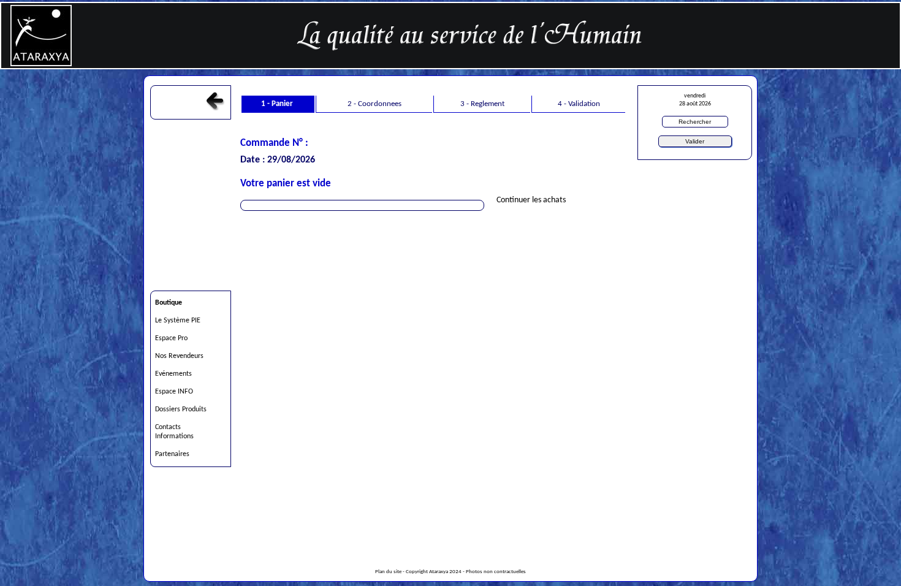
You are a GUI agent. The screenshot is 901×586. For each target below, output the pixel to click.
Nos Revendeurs (179, 356)
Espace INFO (174, 391)
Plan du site (388, 571)
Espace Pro (171, 338)
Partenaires (172, 454)
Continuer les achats (531, 200)
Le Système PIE (177, 320)
